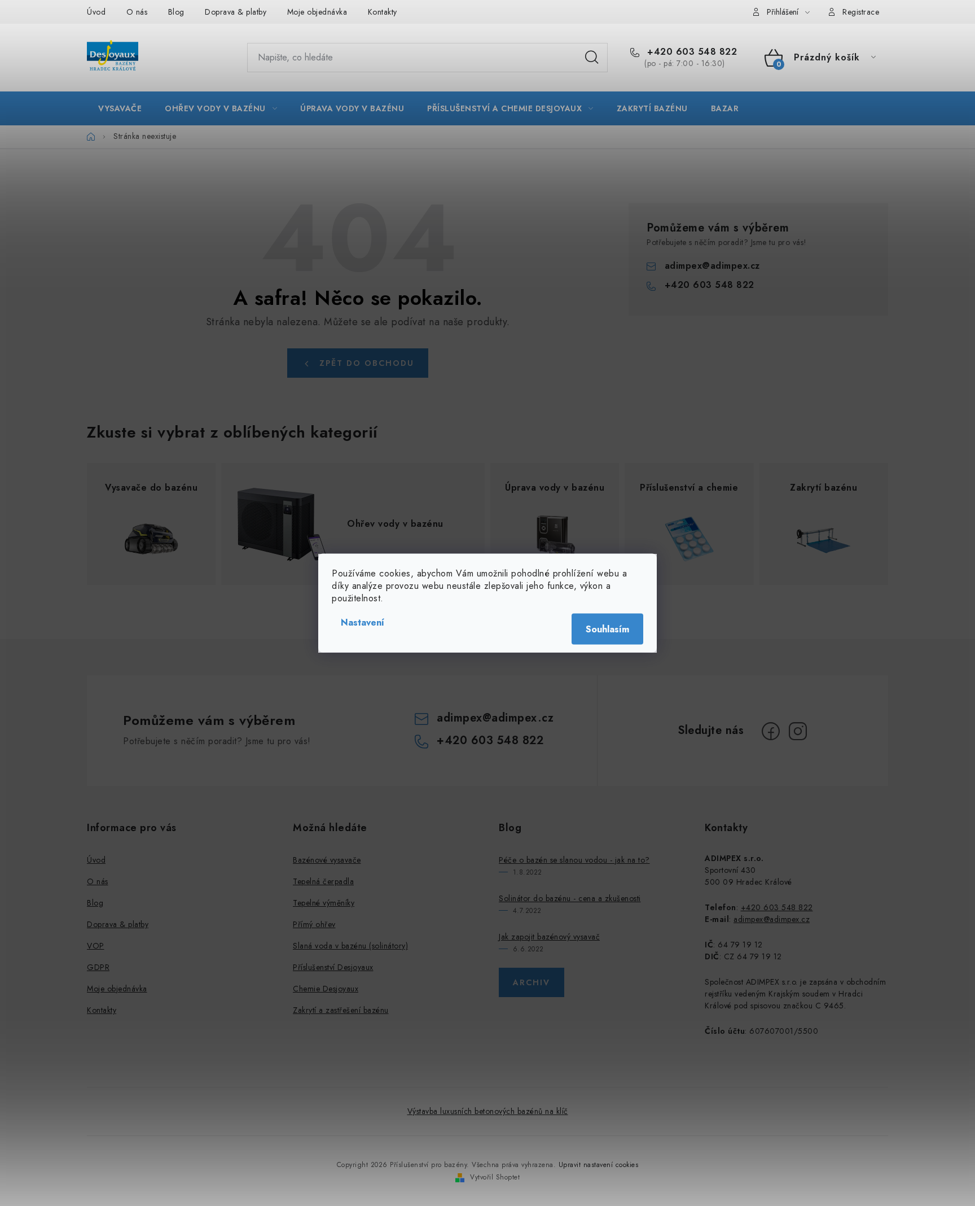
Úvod (96, 12)
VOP (95, 945)
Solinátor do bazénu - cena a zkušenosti (570, 898)
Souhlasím (607, 629)
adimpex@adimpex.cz (712, 265)
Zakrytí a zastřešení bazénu (341, 1010)
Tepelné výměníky (323, 902)
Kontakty (382, 12)
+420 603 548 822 (690, 52)
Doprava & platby (235, 12)
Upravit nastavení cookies (599, 1165)
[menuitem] (120, 108)
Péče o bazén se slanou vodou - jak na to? (574, 860)
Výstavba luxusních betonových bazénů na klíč (487, 1111)
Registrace (860, 12)
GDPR (98, 967)
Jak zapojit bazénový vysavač (549, 936)
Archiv (531, 982)
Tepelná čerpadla (323, 881)
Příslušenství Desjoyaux (333, 967)
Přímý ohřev (314, 924)
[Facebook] (771, 731)
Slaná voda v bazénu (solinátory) (350, 945)
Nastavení (362, 622)
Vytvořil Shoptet (495, 1177)
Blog (176, 12)
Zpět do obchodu (366, 363)
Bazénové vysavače (327, 860)
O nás (137, 12)
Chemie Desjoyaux (325, 988)
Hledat (592, 57)
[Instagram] (798, 731)
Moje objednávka (317, 12)
